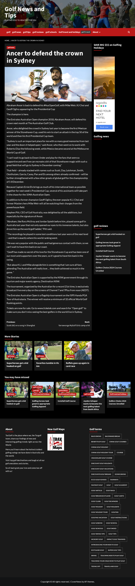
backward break (112, 436)
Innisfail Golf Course (105, 251)
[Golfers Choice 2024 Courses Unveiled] (119, 390)
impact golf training (116, 539)
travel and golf (111, 566)
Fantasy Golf (97, 485)
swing (94, 556)
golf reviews (38, 32)
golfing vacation (99, 518)
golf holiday (97, 507)
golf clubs (96, 501)
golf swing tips (98, 534)
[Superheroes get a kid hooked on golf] (18, 350)
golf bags (110, 490)
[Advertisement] (104, 180)
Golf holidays (113, 507)
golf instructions (119, 518)
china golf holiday (99, 447)
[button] (129, 32)
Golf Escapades (111, 501)
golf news (16, 32)
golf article (96, 490)
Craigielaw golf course (101, 458)
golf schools (51, 32)
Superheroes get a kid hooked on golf (17, 365)
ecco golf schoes (98, 480)
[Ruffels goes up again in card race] (78, 350)
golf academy (121, 485)
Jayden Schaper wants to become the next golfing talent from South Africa (111, 259)
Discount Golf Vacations (102, 469)
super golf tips (114, 550)
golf (8, 32)
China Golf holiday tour (102, 452)
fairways (114, 480)
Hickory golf (97, 539)
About (95, 32)
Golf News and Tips (25, 12)
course (120, 452)
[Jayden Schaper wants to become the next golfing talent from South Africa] (93, 390)
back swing (96, 436)
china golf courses (117, 442)
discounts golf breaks (101, 474)
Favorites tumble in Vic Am (47, 365)
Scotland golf (97, 550)
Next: (74, 324)
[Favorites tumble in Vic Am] (48, 350)
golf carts (119, 496)
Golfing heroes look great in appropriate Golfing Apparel (108, 244)
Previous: (21, 324)
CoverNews (76, 581)
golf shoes (111, 528)
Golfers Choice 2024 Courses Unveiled (109, 269)
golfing (115, 512)
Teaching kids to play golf (112, 556)
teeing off (95, 566)
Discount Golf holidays (101, 463)
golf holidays (63, 390)
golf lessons (96, 523)
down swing (120, 474)
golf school (111, 523)
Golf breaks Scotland (100, 496)
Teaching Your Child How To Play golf (108, 561)
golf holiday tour (99, 512)
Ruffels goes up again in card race (77, 365)
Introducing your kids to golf (104, 545)
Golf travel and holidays (74, 32)
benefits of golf (98, 442)
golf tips (27, 32)
